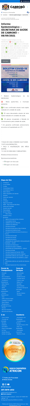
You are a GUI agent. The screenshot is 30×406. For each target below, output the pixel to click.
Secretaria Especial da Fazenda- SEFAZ (15, 252)
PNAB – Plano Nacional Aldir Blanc (11, 204)
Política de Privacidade (8, 206)
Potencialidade (6, 210)
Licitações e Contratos (7, 300)
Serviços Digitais (7, 211)
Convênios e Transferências (4, 281)
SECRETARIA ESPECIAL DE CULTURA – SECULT (17, 255)
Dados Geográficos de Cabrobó (10, 193)
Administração (20, 273)
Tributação (19, 295)
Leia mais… (6, 61)
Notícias (5, 199)
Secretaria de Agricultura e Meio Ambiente (16, 228)
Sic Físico (4, 330)
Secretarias (5, 217)
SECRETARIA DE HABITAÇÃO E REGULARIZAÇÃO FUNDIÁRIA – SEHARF (17, 242)
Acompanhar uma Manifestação (20, 318)
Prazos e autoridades (7, 328)
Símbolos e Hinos (7, 215)
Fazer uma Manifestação (19, 327)
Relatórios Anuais (21, 334)
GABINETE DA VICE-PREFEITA (13, 222)
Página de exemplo (7, 202)
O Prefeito (5, 201)
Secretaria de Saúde (10, 250)
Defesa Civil (19, 282)
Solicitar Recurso (6, 332)
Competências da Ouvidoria (20, 322)
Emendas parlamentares (4, 290)
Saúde (3, 274)
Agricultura (19, 274)
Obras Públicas (5, 302)
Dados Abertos (6, 191)
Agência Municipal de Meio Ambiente (15, 219)
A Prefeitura (6, 182)
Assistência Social (21, 276)
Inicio (3, 296)
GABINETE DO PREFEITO (12, 224)
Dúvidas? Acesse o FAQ (22, 324)
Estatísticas (4, 324)
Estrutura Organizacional (4, 294)
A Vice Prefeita (6, 184)
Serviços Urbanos (21, 293)
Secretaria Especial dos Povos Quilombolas (15, 265)
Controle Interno (21, 278)
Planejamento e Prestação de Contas (6, 305)
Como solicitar (5, 317)
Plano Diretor (9, 213)
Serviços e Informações (9, 12)
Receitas (4, 307)
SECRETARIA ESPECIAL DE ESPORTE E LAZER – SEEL (17, 258)
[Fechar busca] (27, 12)
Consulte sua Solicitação (4, 320)
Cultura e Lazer (20, 280)
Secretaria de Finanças (11, 237)
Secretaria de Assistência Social (13, 230)
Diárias (3, 287)
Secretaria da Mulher (10, 226)
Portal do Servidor (7, 208)
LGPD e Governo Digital (7, 298)
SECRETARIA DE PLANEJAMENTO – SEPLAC (16, 248)
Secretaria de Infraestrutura (12, 244)
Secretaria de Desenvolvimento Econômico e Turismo (16, 232)
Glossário (5, 195)
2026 (14, 404)
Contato (5, 186)
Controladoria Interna (8, 190)
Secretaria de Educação (11, 235)
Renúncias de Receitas (7, 311)
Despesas (4, 285)
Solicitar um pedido (6, 334)
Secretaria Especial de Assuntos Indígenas (15, 254)
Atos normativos (6, 276)
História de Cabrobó (8, 197)
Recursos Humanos (6, 309)
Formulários (5, 326)
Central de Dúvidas (6, 278)
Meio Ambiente (20, 285)
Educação (4, 273)
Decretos (4, 323)
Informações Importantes (19, 331)
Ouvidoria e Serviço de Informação (22, 288)
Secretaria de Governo (11, 239)
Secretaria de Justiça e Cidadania (13, 246)
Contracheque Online (8, 188)
